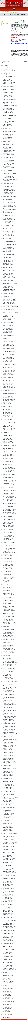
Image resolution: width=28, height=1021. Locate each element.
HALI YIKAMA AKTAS (6, 1010)
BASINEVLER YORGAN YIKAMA (9, 351)
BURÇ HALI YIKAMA (6, 431)
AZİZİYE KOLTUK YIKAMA (7, 267)
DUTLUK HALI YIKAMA (7, 574)
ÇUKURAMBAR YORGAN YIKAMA (9, 490)
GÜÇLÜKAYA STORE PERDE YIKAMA (10, 693)
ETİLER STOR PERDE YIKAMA (8, 639)
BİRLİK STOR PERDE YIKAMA (8, 410)
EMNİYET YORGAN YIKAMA (8, 599)
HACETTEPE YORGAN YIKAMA (9, 761)
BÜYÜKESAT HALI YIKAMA (8, 620)
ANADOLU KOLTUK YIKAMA (8, 192)
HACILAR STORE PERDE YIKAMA (9, 768)
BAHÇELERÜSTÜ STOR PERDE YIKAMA (10, 306)
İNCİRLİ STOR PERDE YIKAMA (8, 813)
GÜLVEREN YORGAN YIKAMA (8, 714)
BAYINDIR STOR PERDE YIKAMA (9, 387)
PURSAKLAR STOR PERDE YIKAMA (9, 99)
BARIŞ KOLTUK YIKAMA (7, 342)
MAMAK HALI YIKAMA (7, 90)
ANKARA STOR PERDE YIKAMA (9, 70)
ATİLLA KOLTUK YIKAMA (7, 227)
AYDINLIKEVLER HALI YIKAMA (8, 240)
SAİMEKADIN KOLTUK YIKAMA (8, 917)
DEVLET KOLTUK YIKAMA (8, 532)
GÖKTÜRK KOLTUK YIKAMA (8, 688)
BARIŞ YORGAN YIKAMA (7, 339)
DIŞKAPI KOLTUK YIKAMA (8, 538)
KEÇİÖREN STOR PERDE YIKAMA (9, 88)
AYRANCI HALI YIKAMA (7, 245)
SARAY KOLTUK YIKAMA (7, 111)
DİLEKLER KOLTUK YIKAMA (8, 549)
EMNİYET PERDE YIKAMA (8, 600)
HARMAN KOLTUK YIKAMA (8, 774)
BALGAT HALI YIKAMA (6, 11)
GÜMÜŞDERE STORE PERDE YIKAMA (10, 722)
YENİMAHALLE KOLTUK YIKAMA (9, 106)
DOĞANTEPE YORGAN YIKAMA (9, 552)
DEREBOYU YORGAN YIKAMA (8, 523)
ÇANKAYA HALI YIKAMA (7, 79)
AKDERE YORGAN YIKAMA (8, 125)
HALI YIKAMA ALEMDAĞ (7, 1013)
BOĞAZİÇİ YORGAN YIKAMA (8, 415)
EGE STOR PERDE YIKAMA (8, 583)
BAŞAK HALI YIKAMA (7, 355)
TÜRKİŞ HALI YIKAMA (7, 955)
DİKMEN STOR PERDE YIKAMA (9, 542)
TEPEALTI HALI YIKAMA (7, 946)
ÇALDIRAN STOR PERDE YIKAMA (9, 457)
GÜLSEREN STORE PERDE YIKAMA (10, 704)
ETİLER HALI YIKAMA (7, 636)
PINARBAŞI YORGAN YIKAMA (8, 911)
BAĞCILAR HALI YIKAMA (7, 274)
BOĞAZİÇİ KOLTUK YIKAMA (8, 418)
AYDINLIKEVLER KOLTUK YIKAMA (9, 244)
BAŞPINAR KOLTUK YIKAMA (8, 366)
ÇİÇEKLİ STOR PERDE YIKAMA (9, 474)
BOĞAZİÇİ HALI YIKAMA (7, 413)
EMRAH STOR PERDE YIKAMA (8, 606)
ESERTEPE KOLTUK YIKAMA (8, 635)
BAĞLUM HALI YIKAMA (7, 292)
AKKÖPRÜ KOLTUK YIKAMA (8, 134)
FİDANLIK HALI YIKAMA (7, 665)
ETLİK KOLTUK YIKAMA (7, 646)
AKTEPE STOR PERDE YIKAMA (9, 150)
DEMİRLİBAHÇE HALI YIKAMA (8, 512)
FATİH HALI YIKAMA (6, 654)
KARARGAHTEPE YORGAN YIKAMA (9, 846)
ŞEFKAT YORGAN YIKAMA (8, 943)
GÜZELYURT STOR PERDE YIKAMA (9, 756)
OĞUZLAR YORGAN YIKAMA (8, 891)
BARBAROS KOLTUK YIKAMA (8, 337)
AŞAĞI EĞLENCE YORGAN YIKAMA (9, 206)
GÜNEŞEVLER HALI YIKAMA (8, 725)
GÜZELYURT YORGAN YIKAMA (9, 755)
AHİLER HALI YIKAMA (7, 118)
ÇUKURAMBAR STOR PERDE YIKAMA (10, 491)
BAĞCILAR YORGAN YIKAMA (8, 276)
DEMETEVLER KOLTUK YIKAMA (9, 499)
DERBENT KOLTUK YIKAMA (8, 520)
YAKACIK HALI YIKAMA (7, 972)
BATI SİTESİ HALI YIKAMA (7, 367)
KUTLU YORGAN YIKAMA (7, 866)
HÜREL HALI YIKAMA (7, 788)
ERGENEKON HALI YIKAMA (8, 609)
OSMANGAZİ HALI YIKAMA (8, 895)
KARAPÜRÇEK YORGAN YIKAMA (9, 840)
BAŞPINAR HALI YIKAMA (7, 361)
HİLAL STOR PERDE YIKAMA (8, 785)
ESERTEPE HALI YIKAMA (7, 630)
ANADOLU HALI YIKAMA (7, 187)
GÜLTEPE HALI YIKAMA (7, 707)
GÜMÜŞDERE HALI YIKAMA (8, 719)
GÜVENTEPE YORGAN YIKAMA (9, 738)
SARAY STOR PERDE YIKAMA (8, 109)
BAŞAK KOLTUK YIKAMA (7, 360)
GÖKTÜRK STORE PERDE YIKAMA (9, 687)
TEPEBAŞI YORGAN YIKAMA (8, 949)
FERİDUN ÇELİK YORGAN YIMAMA (9, 661)
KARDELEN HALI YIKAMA (7, 850)
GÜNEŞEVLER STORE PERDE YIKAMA (10, 727)
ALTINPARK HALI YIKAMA (7, 182)
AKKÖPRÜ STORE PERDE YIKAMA (9, 131)
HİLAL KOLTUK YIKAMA (7, 787)
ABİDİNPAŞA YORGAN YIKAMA (8, 114)
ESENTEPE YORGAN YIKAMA (8, 626)
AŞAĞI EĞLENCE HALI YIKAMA (9, 205)
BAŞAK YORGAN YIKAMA (7, 357)
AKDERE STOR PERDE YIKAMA (9, 127)
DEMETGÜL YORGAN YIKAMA (8, 502)
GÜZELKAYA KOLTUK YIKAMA (8, 746)
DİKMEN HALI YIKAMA (7, 539)
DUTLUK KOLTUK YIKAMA (8, 578)
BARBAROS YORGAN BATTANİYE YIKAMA (11, 334)
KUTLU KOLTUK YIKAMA (7, 869)
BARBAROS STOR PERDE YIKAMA (9, 335)
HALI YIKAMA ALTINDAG (7, 992)
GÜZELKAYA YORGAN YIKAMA (8, 743)
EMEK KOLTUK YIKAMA (7, 596)
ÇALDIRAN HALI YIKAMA (7, 454)
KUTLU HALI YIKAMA (7, 865)
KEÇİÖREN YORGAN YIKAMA (8, 86)
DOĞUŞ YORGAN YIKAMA (8, 564)
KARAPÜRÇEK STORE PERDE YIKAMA (10, 842)
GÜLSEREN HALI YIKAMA (8, 701)
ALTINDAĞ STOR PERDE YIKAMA (9, 76)
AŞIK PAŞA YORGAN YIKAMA (8, 212)
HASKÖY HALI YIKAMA (7, 777)
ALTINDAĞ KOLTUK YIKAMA (8, 77)
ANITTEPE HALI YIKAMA (7, 199)
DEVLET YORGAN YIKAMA (8, 529)
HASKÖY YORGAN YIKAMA (8, 778)
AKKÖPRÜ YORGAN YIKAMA (8, 130)
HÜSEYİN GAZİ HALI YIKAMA (8, 794)
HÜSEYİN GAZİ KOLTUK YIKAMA (9, 798)
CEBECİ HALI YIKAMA (7, 436)
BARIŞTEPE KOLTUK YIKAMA (8, 348)
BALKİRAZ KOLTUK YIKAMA (8, 325)
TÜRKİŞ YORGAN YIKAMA (8, 956)
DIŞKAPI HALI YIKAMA (7, 533)
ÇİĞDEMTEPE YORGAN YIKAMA (9, 478)
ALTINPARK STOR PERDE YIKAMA (9, 185)
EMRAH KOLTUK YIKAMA (7, 607)
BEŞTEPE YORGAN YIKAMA (8, 403)
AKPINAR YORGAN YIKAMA (8, 137)
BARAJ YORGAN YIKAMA (7, 328)
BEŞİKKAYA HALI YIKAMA (7, 396)
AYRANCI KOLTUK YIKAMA (8, 250)
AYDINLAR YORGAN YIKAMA (8, 235)
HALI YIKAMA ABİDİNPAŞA (8, 998)
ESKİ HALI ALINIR (6, 985)
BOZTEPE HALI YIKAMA (7, 425)
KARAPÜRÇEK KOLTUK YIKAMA (9, 843)
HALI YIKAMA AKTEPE (7, 1011)
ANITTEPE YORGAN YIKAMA (8, 200)
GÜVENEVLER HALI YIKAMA (8, 730)
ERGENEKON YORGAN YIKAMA (9, 610)
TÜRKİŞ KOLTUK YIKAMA (7, 959)
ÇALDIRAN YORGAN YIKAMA (8, 455)
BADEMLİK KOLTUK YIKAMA (8, 273)
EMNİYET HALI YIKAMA (7, 597)
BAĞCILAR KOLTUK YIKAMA (8, 279)
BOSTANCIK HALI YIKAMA (8, 419)
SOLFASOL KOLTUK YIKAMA (8, 927)
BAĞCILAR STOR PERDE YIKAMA (9, 277)
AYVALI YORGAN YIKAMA (7, 253)
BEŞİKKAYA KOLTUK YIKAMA (8, 400)
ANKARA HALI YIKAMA (7, 67)
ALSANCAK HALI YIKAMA (7, 164)
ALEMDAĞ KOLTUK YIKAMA (8, 157)
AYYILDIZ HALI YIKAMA (7, 257)
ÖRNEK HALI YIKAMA (7, 903)
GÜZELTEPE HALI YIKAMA (8, 748)
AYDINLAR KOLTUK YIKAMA (8, 238)
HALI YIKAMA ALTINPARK (7, 1016)
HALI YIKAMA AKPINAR (7, 1008)
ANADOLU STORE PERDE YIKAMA (9, 190)
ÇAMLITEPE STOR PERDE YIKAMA (9, 468)
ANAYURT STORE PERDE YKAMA (9, 196)
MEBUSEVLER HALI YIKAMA (8, 877)
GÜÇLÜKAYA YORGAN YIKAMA (9, 691)
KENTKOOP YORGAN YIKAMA (8, 864)
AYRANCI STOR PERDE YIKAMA (9, 248)
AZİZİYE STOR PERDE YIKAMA (8, 266)
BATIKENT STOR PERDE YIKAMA (9, 376)
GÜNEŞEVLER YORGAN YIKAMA (9, 726)
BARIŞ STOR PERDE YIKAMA (8, 341)
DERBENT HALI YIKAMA (7, 516)
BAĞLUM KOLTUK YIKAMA (8, 296)
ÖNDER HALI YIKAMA (7, 897)
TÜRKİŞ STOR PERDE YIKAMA (8, 958)
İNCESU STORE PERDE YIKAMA (9, 807)
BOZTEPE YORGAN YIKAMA (8, 426)
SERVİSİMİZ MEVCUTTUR (8, 984)
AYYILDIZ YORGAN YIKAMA (8, 258)
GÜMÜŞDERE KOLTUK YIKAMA (9, 723)
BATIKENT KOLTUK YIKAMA (8, 377)
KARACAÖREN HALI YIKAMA (8, 836)
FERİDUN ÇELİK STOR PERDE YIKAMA (10, 662)
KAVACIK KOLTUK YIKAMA (8, 859)
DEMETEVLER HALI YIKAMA (8, 494)
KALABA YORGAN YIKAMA (8, 820)
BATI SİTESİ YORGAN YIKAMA (8, 368)
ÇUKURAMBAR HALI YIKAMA (8, 489)
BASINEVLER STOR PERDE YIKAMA (10, 352)
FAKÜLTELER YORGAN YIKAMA (9, 649)
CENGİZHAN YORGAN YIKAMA (8, 444)
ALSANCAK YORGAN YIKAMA (8, 166)
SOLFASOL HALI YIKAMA (7, 923)
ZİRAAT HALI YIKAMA (7, 978)
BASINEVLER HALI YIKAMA (8, 350)
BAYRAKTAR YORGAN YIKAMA (8, 392)
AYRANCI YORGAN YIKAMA (8, 247)
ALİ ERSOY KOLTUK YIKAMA (8, 163)
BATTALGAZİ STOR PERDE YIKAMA (9, 381)
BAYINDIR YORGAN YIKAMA (8, 386)
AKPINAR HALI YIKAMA (7, 135)
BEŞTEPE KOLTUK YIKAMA (8, 406)
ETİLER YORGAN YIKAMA (8, 638)
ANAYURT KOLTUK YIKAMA (8, 198)
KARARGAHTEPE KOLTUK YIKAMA (9, 849)
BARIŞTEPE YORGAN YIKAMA (8, 345)
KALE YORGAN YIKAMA (7, 826)
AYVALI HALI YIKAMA (7, 251)
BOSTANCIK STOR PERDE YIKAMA (9, 422)
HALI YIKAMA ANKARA (7, 991)
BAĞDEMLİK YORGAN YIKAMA (8, 270)
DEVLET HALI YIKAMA (7, 528)
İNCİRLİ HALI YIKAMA (7, 810)
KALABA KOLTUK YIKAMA (7, 823)
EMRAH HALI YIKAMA (7, 603)
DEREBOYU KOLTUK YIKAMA (8, 526)
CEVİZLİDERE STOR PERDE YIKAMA (10, 451)
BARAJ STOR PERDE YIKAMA (8, 329)
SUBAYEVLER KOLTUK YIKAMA (9, 933)
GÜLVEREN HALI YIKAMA (7, 713)
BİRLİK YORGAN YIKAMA (7, 409)
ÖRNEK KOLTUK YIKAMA (7, 907)
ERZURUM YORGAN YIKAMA (8, 616)
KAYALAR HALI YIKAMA (7, 861)
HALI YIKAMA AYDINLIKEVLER (8, 1017)
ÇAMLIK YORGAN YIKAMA (8, 461)
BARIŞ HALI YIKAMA (6, 338)
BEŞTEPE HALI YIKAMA (7, 402)
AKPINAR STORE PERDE (7, 138)
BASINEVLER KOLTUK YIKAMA (8, 354)
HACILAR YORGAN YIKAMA (8, 767)
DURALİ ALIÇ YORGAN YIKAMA (9, 570)
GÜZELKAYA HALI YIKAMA (8, 742)
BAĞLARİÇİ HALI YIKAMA (7, 286)
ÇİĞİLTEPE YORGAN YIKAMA (8, 484)
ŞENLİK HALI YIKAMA (7, 934)
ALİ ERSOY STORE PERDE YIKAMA (9, 161)
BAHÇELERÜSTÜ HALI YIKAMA (9, 303)
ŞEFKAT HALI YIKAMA (7, 942)
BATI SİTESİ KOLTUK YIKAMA (8, 371)
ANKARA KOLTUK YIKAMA (8, 72)
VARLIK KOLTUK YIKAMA (7, 965)
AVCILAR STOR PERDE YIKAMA (9, 231)
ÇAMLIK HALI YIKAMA (7, 460)
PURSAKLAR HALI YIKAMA (8, 96)
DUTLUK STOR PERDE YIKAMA (9, 577)
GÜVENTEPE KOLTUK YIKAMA (8, 740)
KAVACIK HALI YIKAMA (7, 855)
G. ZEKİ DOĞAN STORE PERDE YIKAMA (10, 681)
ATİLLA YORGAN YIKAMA (7, 224)
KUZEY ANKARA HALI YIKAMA (8, 871)
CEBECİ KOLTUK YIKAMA (7, 441)
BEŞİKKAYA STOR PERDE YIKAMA (9, 399)
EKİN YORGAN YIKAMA (7, 587)
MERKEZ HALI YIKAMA (7, 881)
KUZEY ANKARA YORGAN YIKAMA (9, 872)
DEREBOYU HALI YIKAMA (8, 522)
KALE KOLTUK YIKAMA (7, 829)
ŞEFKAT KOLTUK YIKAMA (7, 945)
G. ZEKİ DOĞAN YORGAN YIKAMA (9, 680)
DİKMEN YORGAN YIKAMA (8, 541)
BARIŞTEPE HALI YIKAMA (8, 344)
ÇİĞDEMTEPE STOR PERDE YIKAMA (10, 480)
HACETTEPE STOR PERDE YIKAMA (9, 762)
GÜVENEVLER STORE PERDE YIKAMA (10, 733)
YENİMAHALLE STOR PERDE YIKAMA (10, 105)
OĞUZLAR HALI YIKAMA (7, 890)
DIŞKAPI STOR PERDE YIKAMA (9, 536)
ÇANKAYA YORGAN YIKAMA (8, 80)
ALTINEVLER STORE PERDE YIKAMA (10, 179)
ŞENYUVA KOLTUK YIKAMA (8, 940)
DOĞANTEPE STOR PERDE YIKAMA (10, 554)
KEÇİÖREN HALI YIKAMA (7, 85)
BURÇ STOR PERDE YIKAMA (8, 434)
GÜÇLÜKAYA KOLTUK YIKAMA (8, 694)
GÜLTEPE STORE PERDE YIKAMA (9, 710)
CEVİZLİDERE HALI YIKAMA (8, 448)
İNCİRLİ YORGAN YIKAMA (8, 811)
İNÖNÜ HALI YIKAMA (7, 816)
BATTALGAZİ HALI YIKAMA (8, 379)
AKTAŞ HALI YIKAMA (7, 141)
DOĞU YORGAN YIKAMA (7, 558)
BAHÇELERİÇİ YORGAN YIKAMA (9, 299)
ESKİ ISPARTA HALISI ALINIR (8, 988)
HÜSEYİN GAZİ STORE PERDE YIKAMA (10, 797)
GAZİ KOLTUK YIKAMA (7, 677)
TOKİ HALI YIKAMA (6, 953)
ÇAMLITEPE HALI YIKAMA (8, 465)
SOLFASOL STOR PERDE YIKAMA (9, 926)
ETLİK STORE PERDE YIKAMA (8, 645)
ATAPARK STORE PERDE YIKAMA (9, 219)
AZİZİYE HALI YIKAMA (7, 263)
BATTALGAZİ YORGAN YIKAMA (8, 380)
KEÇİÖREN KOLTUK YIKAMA (8, 89)
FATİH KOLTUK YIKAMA (7, 658)
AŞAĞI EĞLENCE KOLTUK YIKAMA (9, 209)
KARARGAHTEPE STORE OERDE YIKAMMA (11, 848)
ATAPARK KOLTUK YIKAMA (8, 221)
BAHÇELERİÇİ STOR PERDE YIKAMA (10, 300)
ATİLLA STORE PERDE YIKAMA (9, 225)
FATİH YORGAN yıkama (7, 655)
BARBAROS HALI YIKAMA (8, 332)
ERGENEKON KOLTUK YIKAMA (9, 613)
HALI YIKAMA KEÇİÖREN (7, 995)
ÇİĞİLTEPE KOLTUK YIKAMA (8, 487)
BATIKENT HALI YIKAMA (7, 373)
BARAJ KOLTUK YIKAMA (7, 331)
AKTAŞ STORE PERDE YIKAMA (9, 144)
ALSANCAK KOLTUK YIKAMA (8, 169)
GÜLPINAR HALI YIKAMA (7, 696)
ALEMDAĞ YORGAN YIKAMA (8, 154)
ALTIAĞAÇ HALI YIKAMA (7, 170)
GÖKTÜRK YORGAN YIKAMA (8, 685)
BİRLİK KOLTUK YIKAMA (7, 412)
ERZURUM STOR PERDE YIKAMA (9, 617)
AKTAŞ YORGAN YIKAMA (7, 143)
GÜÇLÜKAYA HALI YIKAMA (8, 690)
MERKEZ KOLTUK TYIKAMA (8, 884)
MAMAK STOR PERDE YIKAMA (8, 93)
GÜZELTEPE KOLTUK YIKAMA (8, 752)
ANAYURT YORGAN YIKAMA (8, 195)
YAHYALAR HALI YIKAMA (7, 966)
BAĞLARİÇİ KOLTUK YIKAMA (8, 290)
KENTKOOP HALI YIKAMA (7, 862)
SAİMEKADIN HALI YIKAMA (8, 914)
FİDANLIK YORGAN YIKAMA (8, 667)
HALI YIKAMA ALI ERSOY (7, 1014)
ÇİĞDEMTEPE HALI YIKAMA (8, 477)
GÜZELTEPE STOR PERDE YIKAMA (9, 751)
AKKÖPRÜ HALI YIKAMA (7, 128)
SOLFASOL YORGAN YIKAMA (8, 924)
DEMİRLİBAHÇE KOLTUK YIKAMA (9, 515)
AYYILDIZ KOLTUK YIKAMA (8, 261)
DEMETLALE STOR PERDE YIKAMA (9, 509)
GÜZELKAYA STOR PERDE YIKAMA (9, 745)
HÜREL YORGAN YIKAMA (8, 790)
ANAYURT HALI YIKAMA (7, 193)
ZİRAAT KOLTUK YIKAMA (7, 982)
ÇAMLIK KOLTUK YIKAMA (7, 464)
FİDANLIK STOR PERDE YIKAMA (9, 668)
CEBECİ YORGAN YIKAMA (8, 438)
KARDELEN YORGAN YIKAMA (8, 852)
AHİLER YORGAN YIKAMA (8, 119)
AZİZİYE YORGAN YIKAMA (8, 264)
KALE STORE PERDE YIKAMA (8, 827)
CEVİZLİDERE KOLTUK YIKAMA (9, 452)
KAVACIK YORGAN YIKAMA (8, 856)
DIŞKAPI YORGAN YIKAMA (8, 535)
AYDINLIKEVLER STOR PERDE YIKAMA (10, 242)
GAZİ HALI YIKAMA (6, 672)
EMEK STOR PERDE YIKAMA (8, 594)
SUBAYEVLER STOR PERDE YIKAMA (10, 932)
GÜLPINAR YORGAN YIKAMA (8, 697)
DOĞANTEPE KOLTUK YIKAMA (8, 555)
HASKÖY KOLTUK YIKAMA (8, 781)
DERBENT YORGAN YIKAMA (8, 518)
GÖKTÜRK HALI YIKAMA (7, 684)
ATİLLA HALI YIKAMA (7, 222)
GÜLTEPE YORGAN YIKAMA (8, 709)
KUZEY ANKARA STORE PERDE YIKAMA (10, 874)
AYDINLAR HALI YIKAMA (7, 234)
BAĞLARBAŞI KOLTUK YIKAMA (8, 284)
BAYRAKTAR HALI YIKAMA (8, 390)
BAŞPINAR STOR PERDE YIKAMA (9, 364)
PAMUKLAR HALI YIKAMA (7, 908)
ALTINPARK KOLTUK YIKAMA (8, 186)
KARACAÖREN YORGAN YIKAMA (9, 837)
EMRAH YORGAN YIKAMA (8, 604)
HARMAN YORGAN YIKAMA (8, 772)
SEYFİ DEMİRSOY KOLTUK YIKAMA (9, 921)
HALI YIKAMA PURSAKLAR (8, 1000)
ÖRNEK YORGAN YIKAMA (8, 904)
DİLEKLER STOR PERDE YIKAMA (9, 548)
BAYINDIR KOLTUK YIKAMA (8, 389)
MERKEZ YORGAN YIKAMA (8, 882)
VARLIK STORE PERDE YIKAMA (9, 963)
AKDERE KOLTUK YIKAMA (8, 132)
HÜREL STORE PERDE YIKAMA (9, 791)
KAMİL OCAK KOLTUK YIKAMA (8, 835)
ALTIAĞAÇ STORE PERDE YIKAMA (9, 173)
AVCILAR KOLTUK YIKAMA (8, 232)
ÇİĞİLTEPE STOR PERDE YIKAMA (9, 486)
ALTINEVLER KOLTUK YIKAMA (8, 180)
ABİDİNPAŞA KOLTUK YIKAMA (8, 117)
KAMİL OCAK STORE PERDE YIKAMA (10, 833)
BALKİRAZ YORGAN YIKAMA (8, 322)
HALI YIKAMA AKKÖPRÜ (7, 1007)
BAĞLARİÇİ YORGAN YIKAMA (8, 287)
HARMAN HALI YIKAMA (7, 771)
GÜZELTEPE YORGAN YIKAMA (8, 749)
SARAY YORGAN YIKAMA (7, 108)
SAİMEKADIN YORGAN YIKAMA (9, 916)
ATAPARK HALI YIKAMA (7, 216)
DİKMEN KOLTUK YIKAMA (8, 544)
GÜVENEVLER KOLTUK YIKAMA (9, 735)
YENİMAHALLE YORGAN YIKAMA (9, 103)
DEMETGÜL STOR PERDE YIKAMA (9, 503)
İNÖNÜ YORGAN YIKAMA (7, 817)
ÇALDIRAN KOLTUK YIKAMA (8, 458)
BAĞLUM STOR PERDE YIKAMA (9, 295)
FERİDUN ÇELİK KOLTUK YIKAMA (9, 664)
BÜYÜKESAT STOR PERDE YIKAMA (9, 623)
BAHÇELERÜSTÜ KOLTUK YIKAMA (9, 308)
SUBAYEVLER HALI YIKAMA (8, 929)
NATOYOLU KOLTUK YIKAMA (8, 888)
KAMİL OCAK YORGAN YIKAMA (9, 832)
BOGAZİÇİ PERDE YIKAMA (8, 416)
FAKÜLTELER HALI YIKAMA (8, 648)
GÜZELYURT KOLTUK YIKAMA (8, 758)
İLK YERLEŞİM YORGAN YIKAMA (9, 803)
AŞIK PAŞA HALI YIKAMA (7, 211)
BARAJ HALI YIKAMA (7, 326)
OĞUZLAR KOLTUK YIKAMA (8, 894)
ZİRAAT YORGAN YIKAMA (7, 979)
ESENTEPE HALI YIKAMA (7, 625)
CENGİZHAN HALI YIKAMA (8, 442)
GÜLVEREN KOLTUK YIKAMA (8, 717)
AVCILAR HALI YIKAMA (7, 228)
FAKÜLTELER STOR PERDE (8, 651)
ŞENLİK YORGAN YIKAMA (8, 936)
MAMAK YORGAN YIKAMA (8, 92)
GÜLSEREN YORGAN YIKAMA (8, 703)
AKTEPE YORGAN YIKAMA (8, 148)
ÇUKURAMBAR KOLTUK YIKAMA (9, 493)
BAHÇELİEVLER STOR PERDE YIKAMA (18, 12)
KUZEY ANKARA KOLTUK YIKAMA (9, 875)
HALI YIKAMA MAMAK (7, 997)
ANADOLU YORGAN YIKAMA (8, 189)
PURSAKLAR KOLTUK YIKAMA (8, 101)
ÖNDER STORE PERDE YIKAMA (9, 900)
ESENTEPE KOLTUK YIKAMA (8, 629)
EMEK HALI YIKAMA (6, 591)
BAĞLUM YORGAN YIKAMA (8, 293)
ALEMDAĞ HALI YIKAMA (7, 153)
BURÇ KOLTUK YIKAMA (7, 435)
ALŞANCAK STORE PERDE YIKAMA (9, 167)
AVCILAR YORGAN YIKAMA (8, 229)
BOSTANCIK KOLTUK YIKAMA (8, 423)
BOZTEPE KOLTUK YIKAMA (8, 429)
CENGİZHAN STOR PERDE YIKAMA (9, 445)
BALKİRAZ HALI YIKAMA (7, 321)
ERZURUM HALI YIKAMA (7, 615)
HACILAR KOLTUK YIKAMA (8, 769)
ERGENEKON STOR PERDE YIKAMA (10, 612)
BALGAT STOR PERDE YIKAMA (9, 318)
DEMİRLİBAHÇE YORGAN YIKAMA (9, 513)
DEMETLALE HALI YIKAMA (8, 506)
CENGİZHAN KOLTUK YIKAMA (8, 447)
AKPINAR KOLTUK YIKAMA (8, 140)
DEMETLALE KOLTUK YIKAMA (8, 510)
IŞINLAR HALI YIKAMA (7, 800)
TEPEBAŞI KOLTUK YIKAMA (8, 952)
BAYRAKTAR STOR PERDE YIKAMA (9, 393)
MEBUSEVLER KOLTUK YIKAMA (9, 879)
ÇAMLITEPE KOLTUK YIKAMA (8, 470)
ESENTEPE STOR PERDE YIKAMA (9, 628)
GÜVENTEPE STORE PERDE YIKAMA (10, 739)
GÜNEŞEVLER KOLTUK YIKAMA (9, 729)
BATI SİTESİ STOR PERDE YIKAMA (9, 370)
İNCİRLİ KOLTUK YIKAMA (7, 814)
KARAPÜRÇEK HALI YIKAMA (8, 839)
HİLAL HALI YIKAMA (6, 782)
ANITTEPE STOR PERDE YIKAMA (9, 202)
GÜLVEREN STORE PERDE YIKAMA (9, 716)
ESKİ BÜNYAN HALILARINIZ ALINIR (9, 987)
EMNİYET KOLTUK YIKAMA (8, 601)
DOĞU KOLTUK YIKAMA (7, 561)
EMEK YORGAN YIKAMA (7, 593)
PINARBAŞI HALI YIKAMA (7, 910)
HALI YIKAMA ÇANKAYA (7, 994)
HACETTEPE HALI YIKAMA (8, 759)
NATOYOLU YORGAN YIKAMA (8, 887)
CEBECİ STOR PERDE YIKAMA (8, 439)
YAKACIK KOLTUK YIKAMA (8, 975)
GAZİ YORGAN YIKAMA (7, 674)
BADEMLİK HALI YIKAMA (7, 269)
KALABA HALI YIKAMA (7, 819)
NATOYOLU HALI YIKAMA (7, 885)
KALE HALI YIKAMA (6, 824)
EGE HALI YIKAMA (6, 580)
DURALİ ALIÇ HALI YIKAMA (8, 568)
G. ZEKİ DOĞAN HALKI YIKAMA (8, 678)
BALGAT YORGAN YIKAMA (8, 316)
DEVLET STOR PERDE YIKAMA (9, 531)
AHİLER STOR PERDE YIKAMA (8, 121)
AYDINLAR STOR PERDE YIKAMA (9, 237)
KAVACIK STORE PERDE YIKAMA (9, 858)
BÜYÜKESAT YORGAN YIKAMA (9, 622)
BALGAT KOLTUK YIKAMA (7, 319)
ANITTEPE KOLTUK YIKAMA (8, 203)
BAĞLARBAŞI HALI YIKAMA (8, 280)
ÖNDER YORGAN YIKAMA (8, 898)
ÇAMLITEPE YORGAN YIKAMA (8, 467)
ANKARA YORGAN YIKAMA (8, 69)
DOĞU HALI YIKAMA (6, 557)
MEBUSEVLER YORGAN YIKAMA (9, 878)
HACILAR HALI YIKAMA (7, 765)
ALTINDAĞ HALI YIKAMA (7, 73)
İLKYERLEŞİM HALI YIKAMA (8, 801)
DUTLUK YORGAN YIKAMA (8, 575)
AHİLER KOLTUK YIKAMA (7, 122)
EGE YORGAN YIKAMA (7, 581)
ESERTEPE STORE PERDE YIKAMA (9, 633)
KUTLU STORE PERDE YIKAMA (9, 868)
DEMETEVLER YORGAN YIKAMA (9, 496)
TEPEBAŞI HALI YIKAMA (7, 947)
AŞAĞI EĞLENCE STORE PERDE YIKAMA (11, 208)
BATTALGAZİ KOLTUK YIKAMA (8, 383)
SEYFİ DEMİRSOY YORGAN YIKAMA (10, 920)
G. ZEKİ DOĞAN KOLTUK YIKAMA (9, 683)
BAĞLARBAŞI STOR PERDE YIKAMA (10, 283)
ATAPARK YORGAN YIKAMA (8, 218)
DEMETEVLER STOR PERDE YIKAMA (10, 497)
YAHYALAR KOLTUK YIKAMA (8, 971)
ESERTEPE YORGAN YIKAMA (8, 632)
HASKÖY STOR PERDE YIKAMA (9, 780)
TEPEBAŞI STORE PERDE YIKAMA (9, 950)
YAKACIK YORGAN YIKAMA (8, 974)
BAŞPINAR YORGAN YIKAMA (8, 363)
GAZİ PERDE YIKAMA (7, 675)
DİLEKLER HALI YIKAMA (7, 545)
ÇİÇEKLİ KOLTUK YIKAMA (8, 476)
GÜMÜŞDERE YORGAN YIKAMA (9, 720)
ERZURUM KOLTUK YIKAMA (8, 619)
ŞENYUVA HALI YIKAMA (7, 939)
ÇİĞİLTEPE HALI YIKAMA (7, 483)
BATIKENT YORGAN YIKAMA (8, 374)
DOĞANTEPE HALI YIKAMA (8, 551)
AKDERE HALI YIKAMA (7, 124)
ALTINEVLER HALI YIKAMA (8, 176)
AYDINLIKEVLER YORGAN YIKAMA (9, 241)
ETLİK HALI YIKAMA (6, 642)
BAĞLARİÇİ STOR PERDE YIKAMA (9, 289)
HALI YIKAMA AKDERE (7, 1004)
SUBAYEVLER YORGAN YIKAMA (9, 930)
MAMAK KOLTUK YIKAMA (7, 95)
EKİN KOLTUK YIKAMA (7, 590)
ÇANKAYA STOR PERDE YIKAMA (9, 82)
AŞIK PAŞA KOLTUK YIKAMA (8, 215)
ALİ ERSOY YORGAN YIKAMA (8, 160)
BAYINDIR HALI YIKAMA (7, 384)
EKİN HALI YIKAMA (6, 586)
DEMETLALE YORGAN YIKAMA (9, 507)
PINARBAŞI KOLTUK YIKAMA (8, 913)
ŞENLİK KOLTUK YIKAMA (7, 937)
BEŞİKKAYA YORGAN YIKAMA (8, 397)
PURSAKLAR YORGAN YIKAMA (9, 98)
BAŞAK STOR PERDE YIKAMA (8, 358)
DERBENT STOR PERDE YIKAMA (9, 519)
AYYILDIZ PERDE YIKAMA (8, 260)
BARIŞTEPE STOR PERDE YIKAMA (9, 347)
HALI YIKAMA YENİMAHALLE (8, 1001)
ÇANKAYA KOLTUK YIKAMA (8, 83)
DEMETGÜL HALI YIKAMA (8, 500)
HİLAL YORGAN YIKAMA (7, 784)
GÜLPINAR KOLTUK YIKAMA (8, 700)
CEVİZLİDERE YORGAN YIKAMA (9, 449)
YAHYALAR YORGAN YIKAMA (8, 968)
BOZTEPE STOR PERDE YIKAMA (9, 428)
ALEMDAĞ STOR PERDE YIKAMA (9, 156)
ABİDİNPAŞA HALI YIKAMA (8, 112)
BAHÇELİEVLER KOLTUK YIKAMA (9, 313)
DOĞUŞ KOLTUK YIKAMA (7, 567)
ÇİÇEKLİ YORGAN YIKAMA (8, 473)
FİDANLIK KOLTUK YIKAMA (8, 671)
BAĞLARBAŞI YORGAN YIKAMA (9, 282)
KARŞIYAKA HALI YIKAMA (7, 853)
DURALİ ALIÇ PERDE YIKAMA (8, 571)
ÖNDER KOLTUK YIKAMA (7, 901)
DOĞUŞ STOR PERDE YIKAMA (8, 565)
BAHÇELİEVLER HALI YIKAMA (8, 309)
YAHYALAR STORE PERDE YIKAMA (9, 969)
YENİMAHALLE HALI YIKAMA (8, 102)
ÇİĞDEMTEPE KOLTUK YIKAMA (9, 481)
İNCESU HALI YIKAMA (7, 804)
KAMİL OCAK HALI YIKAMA (8, 830)
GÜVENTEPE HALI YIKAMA (8, 736)
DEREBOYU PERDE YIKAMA (8, 525)
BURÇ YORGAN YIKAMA (7, 432)
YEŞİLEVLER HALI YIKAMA (8, 976)
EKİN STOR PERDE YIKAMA (8, 588)
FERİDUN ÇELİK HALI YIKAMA (8, 659)
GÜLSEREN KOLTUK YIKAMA (8, 706)
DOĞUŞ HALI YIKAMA (7, 562)
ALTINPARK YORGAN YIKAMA (8, 183)
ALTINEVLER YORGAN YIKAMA (9, 177)
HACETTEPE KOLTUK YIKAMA (8, 764)
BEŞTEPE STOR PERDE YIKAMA (9, 405)
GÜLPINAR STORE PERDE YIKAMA (9, 698)
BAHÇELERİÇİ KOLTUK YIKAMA (9, 302)
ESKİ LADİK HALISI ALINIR (8, 989)
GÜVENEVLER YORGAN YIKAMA (9, 732)
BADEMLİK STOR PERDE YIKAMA (9, 271)
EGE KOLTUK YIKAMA (7, 584)
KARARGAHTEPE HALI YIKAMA (9, 845)
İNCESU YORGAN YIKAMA (8, 806)
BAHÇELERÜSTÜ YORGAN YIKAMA (9, 305)
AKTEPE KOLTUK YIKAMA (8, 151)
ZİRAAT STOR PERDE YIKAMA (8, 981)
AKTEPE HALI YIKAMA (7, 147)
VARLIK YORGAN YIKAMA (8, 962)
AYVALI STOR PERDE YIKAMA (8, 254)
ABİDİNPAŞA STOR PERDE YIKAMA (9, 115)
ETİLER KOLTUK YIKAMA (7, 641)
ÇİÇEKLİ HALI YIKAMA (7, 471)
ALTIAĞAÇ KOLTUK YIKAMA (8, 174)
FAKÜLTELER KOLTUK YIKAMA (8, 652)
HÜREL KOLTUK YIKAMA (7, 793)
